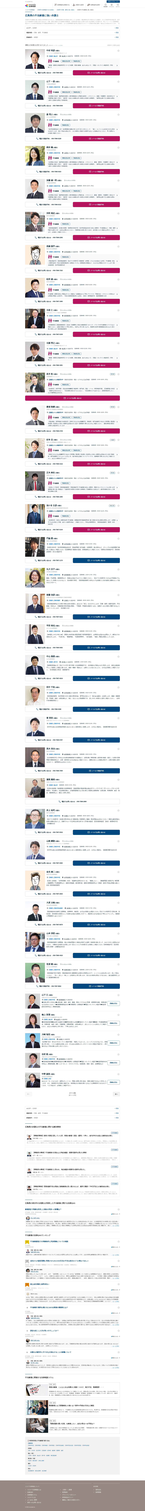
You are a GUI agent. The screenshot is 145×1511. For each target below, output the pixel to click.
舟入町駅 (67, 939)
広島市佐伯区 (85, 1445)
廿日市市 (38, 1450)
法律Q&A (30, 1492)
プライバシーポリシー (69, 1495)
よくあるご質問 (32, 1500)
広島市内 (30, 1443)
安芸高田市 (31, 1470)
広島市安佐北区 (69, 1445)
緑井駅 (69, 908)
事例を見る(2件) (66, 61)
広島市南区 (57, 600)
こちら (61, 45)
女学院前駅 (67, 120)
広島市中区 (57, 87)
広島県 (51, 56)
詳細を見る (113, 1003)
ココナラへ (30, 1)
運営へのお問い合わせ (34, 1502)
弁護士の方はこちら (113, 1)
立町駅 (66, 87)
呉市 (50, 1078)
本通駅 (66, 816)
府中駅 (64, 662)
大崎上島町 (41, 1460)
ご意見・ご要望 (67, 1489)
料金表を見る (77, 61)
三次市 (30, 1465)
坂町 (62, 1450)
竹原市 (30, 1460)
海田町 (53, 1450)
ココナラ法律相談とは (34, 1489)
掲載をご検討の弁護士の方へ (71, 1500)
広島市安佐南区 (58, 908)
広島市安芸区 (77, 1445)
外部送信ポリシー (67, 1497)
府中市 (56, 662)
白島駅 (61, 1039)
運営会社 (98, 1489)
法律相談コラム (32, 1495)
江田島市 (44, 1450)
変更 (117, 28)
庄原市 (34, 1465)
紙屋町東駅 (67, 723)
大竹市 (33, 1450)
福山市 (56, 56)
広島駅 (66, 600)
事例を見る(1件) (66, 92)
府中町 (49, 1450)
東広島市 (35, 1460)
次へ (116, 1094)
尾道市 (34, 1455)
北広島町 (44, 1470)
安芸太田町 (38, 1470)
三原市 (30, 1455)
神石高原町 (54, 1455)
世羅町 (48, 1455)
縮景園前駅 (67, 285)
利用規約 (65, 1492)
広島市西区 (52, 1445)
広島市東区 (38, 1445)
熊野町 (58, 1450)
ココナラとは (31, 1497)
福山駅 (64, 56)
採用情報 (98, 1492)
